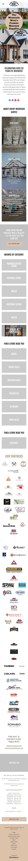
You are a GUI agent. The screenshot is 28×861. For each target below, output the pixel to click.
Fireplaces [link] (14, 845)
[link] (14, 4)
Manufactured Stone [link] (14, 836)
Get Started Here (14, 243)
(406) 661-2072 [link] (17, 803)
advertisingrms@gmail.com (14, 748)
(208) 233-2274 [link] (17, 798)
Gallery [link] (14, 849)
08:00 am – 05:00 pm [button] (16, 811)
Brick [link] (14, 840)
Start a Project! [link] (14, 834)
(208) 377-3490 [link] (16, 793)
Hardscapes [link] (14, 841)
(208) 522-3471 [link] (17, 795)
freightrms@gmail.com (14, 746)
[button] (3, 4)
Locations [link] (14, 847)
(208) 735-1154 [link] (17, 800)
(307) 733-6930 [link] (17, 796)
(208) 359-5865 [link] (16, 802)
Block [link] (14, 843)
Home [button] (14, 832)
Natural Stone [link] (14, 838)
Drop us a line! (14, 819)
